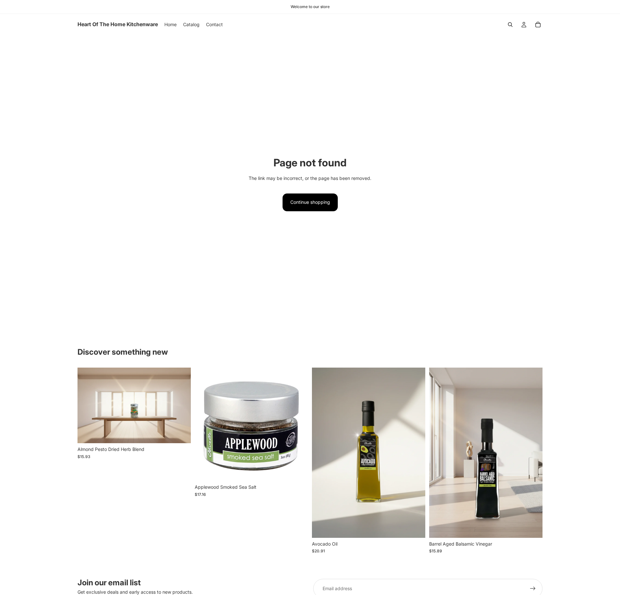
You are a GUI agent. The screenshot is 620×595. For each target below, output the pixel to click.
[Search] (510, 24)
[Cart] (538, 24)
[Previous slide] (321, 453)
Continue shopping (310, 202)
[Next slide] (415, 453)
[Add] (181, 433)
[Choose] (415, 528)
